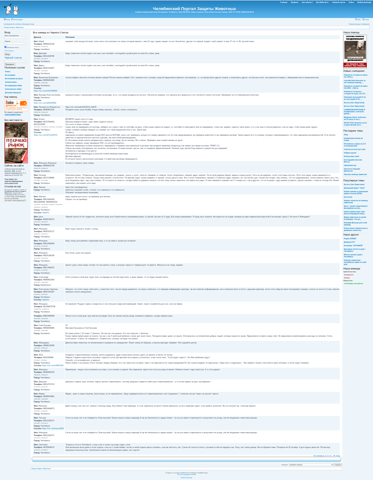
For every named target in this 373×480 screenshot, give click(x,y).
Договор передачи (13, 93)
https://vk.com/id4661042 (53, 365)
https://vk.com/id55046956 (45, 103)
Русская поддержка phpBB (186, 474)
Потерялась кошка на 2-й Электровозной (355, 145)
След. (338, 456)
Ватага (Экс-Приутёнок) (354, 103)
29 (334, 456)
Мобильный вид (364, 2)
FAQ (359, 19)
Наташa (347, 278)
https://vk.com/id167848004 (45, 91)
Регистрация (18, 19)
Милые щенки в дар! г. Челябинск (353, 256)
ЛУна (346, 135)
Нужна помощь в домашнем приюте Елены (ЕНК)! (356, 192)
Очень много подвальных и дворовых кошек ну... (356, 229)
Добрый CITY (349, 242)
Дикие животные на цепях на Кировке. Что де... (355, 218)
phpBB (182, 473)
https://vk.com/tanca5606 (53, 428)
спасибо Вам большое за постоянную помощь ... (355, 81)
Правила (294, 2)
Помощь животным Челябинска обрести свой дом (355, 262)
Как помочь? (307, 2)
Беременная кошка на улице (353, 139)
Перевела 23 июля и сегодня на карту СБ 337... (355, 93)
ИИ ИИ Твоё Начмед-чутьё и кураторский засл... (355, 124)
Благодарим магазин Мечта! (353, 161)
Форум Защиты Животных (14, 27)
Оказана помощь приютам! (355, 174)
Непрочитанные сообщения (359, 24)
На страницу (318, 456)
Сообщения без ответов (12, 24)
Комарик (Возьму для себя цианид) (355, 224)
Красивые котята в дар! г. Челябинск (355, 250)
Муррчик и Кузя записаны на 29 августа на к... (355, 118)
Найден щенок (350, 153)
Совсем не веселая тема (354, 149)
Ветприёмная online (13, 86)
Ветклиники (10, 75)
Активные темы (28, 24)
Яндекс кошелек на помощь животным (356, 202)
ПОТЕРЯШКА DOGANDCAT (353, 283)
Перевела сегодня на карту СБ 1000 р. (356, 76)
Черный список (338, 2)
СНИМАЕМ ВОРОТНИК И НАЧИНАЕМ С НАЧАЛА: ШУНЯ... (354, 112)
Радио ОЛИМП (350, 239)
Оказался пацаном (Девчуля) (352, 170)
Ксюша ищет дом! (351, 156)
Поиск (351, 2)
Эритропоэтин (350, 165)
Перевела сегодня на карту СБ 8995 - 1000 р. (356, 87)
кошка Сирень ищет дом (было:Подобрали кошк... (354, 213)
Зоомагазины (11, 82)
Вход (8, 19)
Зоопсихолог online (13, 89)
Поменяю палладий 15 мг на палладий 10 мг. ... (355, 98)
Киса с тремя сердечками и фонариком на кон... (355, 207)
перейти (45, 212)
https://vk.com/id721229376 (45, 135)
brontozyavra (348, 275)
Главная (283, 2)
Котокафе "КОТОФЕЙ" (353, 246)
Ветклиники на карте (14, 79)
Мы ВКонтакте (322, 2)
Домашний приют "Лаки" (354, 188)
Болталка (348, 197)
